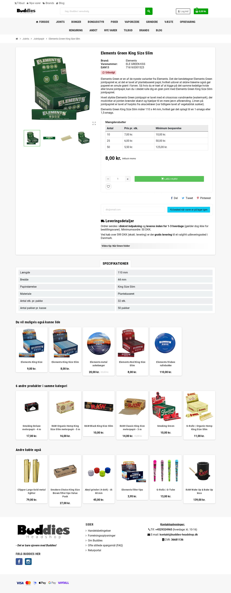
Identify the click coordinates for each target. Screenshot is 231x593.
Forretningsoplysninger (101, 535)
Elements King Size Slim (65, 362)
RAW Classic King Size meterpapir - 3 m (132, 428)
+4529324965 (163, 529)
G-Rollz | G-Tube (166, 489)
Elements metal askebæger (99, 364)
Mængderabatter (115, 122)
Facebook (19, 561)
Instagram (28, 561)
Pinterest (205, 198)
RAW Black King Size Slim (98, 426)
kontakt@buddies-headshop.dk (179, 534)
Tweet (189, 198)
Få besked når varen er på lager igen (188, 209)
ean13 (105, 67)
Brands (49, 3)
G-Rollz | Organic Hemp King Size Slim (199, 428)
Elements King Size (31, 362)
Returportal (94, 550)
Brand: (105, 60)
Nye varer (35, 3)
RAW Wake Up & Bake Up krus (199, 491)
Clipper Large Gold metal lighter (32, 491)
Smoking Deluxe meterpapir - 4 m (31, 428)
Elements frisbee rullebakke (165, 364)
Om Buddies (95, 540)
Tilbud (21, 3)
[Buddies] (26, 11)
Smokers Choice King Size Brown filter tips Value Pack (65, 493)
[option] (31, 415)
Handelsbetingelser (99, 530)
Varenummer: (109, 64)
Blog (61, 3)
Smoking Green (166, 426)
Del (176, 198)
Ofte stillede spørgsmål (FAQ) (105, 545)
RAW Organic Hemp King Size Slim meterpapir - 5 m (65, 428)
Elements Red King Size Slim (132, 364)
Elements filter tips (132, 489)
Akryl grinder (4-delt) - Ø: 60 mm (99, 491)
